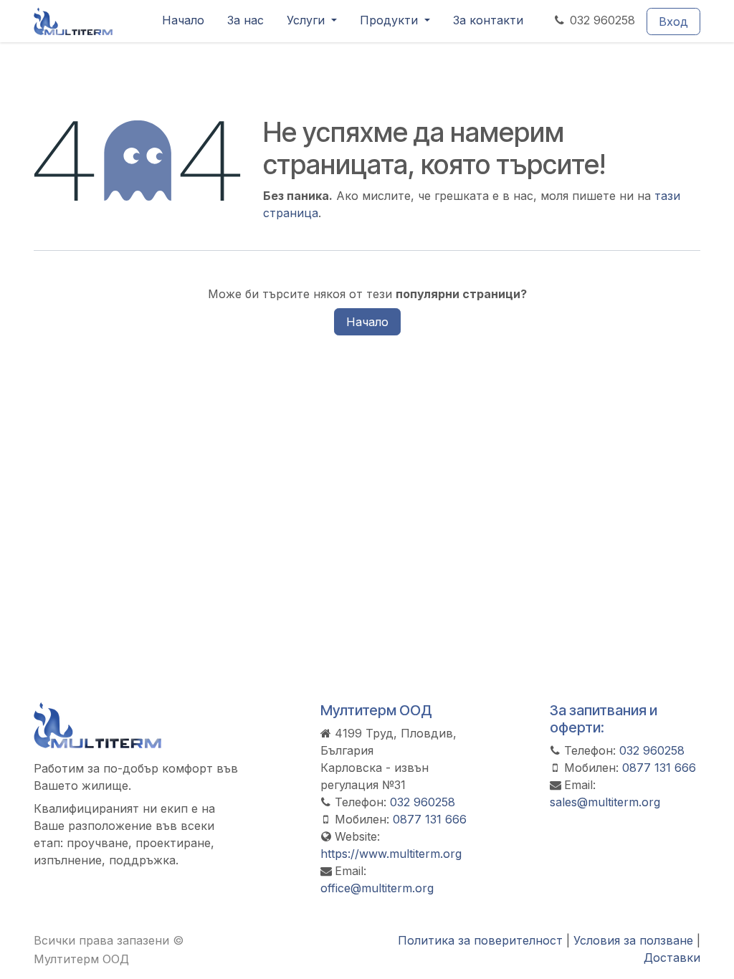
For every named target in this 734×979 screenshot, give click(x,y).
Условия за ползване (633, 940)
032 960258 (602, 20)
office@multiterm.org (377, 888)
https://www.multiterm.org (391, 853)
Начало (367, 322)
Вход (673, 21)
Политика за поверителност (480, 940)
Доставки (672, 957)
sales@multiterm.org (605, 802)
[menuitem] (183, 21)
